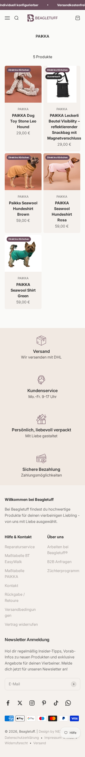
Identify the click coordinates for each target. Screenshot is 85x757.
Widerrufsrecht (16, 743)
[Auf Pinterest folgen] (44, 703)
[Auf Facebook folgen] (8, 703)
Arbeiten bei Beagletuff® (57, 549)
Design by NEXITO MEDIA (59, 731)
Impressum (52, 737)
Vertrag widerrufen (21, 624)
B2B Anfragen (59, 561)
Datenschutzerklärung (22, 737)
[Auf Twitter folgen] (20, 703)
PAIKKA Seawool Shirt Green (23, 290)
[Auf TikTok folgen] (56, 703)
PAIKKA (23, 109)
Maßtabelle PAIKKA (14, 573)
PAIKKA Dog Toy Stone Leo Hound (23, 121)
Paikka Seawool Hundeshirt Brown (23, 209)
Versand (39, 743)
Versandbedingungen (20, 612)
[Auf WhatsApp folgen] (68, 703)
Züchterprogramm (63, 570)
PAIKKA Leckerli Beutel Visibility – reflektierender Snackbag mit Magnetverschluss (64, 126)
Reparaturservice (20, 546)
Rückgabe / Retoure (15, 597)
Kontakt (11, 585)
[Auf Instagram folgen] (32, 703)
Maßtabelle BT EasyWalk (17, 558)
